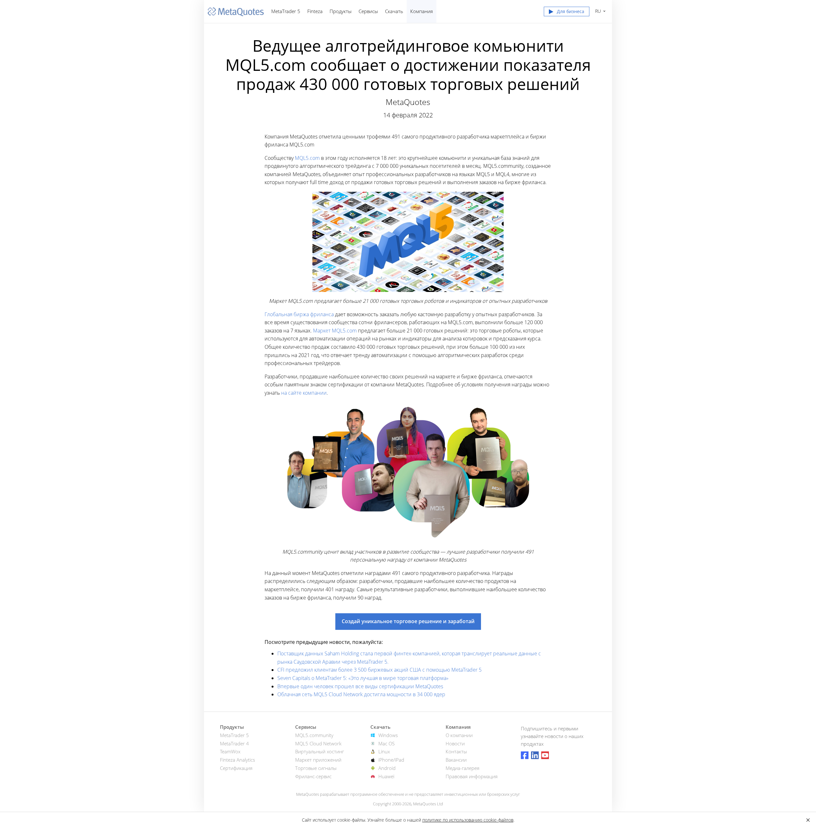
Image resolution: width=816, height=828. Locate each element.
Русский (597, 11)
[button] (566, 13)
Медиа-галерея (462, 768)
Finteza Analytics (237, 760)
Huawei (386, 776)
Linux (384, 751)
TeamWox (230, 751)
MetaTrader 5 (285, 11)
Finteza (315, 11)
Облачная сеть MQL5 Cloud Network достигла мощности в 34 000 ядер (361, 694)
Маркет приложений (318, 760)
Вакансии (456, 760)
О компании (459, 735)
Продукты (341, 11)
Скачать (394, 11)
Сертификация (236, 768)
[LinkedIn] (535, 755)
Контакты (456, 751)
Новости (455, 743)
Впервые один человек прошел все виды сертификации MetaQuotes (360, 686)
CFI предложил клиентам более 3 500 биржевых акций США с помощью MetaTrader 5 (379, 669)
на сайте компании (304, 392)
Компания (421, 11)
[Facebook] (524, 755)
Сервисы (368, 11)
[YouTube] (545, 755)
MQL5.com (307, 157)
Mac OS (386, 743)
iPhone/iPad (391, 760)
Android (387, 768)
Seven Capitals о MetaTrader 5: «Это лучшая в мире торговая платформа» (362, 678)
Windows (388, 735)
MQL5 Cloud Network (318, 743)
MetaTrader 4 (234, 743)
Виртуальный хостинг (319, 751)
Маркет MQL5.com (335, 330)
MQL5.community (314, 735)
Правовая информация (472, 776)
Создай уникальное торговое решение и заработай (408, 621)
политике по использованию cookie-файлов (468, 820)
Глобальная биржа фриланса (299, 314)
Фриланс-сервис (313, 776)
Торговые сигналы (316, 768)
